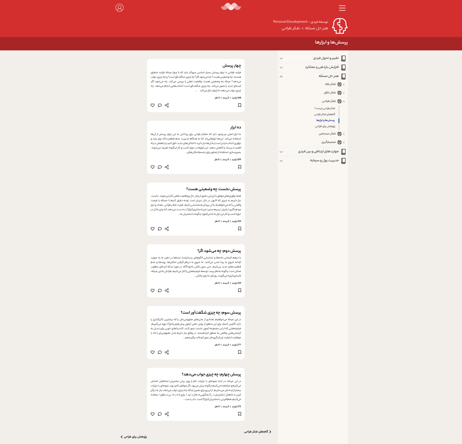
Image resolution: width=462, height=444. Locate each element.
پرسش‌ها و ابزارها (325, 120)
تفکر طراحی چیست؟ (325, 109)
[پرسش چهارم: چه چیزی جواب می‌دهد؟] (159, 415)
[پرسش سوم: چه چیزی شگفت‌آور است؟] (159, 353)
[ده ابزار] (159, 168)
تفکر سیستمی (327, 133)
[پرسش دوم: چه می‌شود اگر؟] (159, 291)
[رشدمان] (231, 8)
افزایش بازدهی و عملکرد (322, 67)
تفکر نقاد (330, 84)
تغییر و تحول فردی (326, 58)
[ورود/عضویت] (120, 7)
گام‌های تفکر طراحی (324, 114)
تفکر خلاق (330, 92)
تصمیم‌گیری (328, 142)
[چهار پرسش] (159, 106)
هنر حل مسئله (316, 28)
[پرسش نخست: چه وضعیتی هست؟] (159, 229)
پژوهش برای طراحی (325, 126)
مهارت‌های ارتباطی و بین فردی (318, 151)
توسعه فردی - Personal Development (300, 22)
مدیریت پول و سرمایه (324, 160)
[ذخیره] (239, 106)
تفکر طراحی (291, 28)
